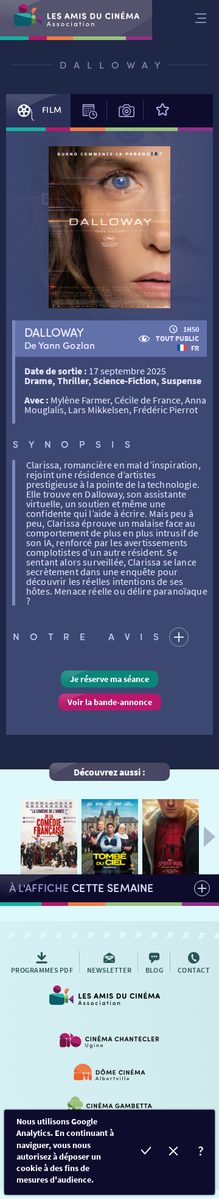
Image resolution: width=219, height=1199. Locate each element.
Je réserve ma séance (109, 679)
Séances (89, 110)
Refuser (173, 1152)
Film (51, 109)
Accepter (146, 1152)
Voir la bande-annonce (110, 702)
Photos (143, 109)
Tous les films (109, 888)
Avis (162, 110)
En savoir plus (201, 1152)
